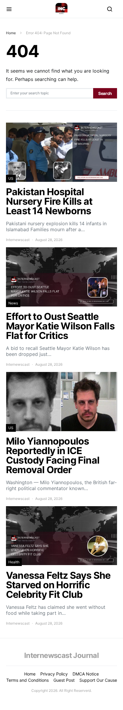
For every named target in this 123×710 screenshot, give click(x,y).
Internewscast (18, 239)
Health (13, 562)
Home (11, 33)
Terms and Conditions (27, 680)
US (10, 178)
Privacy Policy (54, 673)
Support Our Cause (98, 680)
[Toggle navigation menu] (9, 9)
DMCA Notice (86, 673)
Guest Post (64, 680)
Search (105, 93)
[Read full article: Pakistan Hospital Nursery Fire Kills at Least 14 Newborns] (61, 183)
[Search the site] (109, 9)
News (13, 303)
